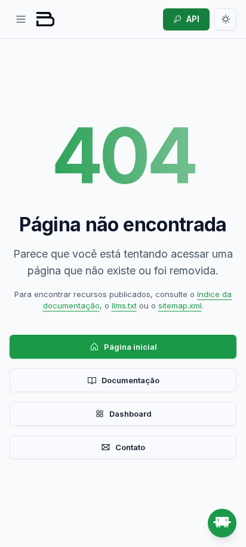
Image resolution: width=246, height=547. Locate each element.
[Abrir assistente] (222, 523)
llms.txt (124, 305)
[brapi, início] (45, 19)
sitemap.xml (180, 305)
